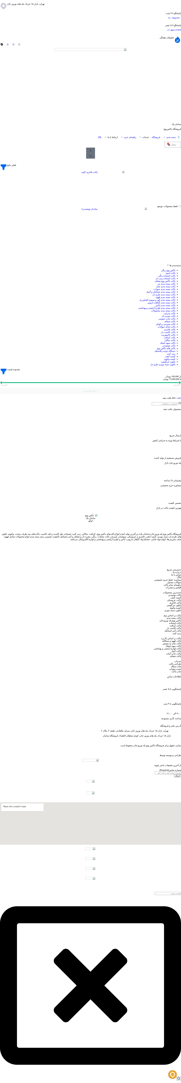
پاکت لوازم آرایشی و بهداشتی (167, 648)
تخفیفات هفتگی (167, 37)
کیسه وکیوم (175, 608)
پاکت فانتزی (175, 602)
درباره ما (177, 572)
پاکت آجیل (176, 651)
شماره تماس (170, 770)
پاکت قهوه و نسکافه (171, 641)
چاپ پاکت (176, 671)
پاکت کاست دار (174, 628)
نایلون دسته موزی (172, 610)
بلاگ (179, 577)
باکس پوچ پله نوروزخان (170, 620)
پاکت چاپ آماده (173, 653)
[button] (171, 137)
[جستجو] (178, 1078)
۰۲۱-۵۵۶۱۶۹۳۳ (173, 30)
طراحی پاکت (175, 664)
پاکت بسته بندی (173, 618)
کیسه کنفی (176, 597)
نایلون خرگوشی (173, 605)
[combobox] (168, 893)
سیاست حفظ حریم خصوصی (167, 580)
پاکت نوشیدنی (174, 595)
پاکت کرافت (175, 625)
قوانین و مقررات (173, 587)
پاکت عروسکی (174, 600)
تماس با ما (176, 574)
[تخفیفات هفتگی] (177, 39)
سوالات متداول (174, 582)
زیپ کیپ (176, 633)
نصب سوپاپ (175, 669)
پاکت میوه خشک (173, 646)
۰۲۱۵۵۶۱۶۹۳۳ (174, 684)
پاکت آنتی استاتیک (172, 631)
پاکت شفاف (175, 656)
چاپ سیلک (176, 666)
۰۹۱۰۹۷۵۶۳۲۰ (174, 18)
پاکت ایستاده (175, 623)
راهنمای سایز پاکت (172, 585)
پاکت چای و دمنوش (172, 643)
